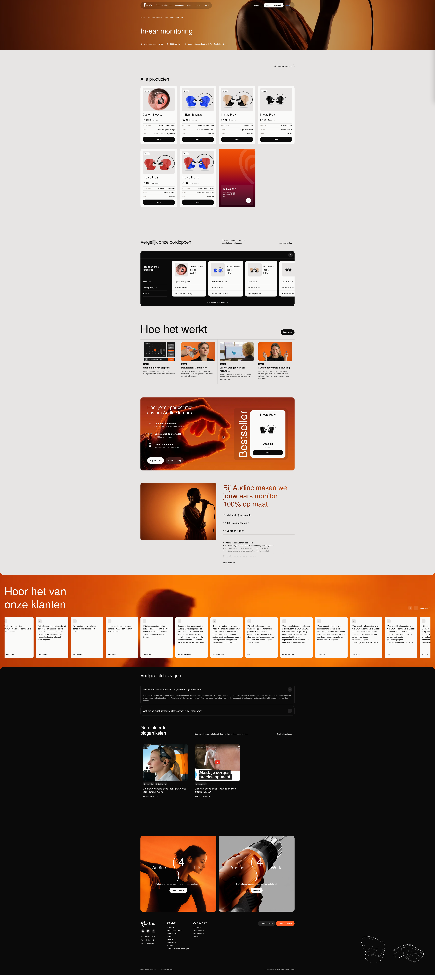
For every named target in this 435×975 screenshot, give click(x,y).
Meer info (256, 890)
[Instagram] (153, 931)
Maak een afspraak (273, 5)
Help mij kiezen (156, 460)
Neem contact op (285, 243)
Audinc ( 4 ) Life (266, 923)
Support (170, 936)
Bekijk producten (178, 890)
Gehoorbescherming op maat (157, 17)
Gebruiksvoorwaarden (148, 969)
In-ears (198, 5)
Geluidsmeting (198, 930)
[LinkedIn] (148, 931)
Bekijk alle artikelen (284, 734)
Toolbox (196, 936)
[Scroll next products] (290, 254)
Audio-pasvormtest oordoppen (178, 948)
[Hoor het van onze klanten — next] (416, 608)
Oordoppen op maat (183, 5)
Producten (197, 927)
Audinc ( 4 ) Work (285, 923)
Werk (207, 5)
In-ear (147, 91)
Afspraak (170, 927)
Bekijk (158, 139)
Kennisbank (171, 942)
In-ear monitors (172, 933)
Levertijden (171, 939)
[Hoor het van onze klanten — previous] (410, 608)
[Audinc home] (148, 5)
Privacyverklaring (167, 969)
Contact (257, 5)
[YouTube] (142, 931)
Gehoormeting (198, 933)
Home (142, 17)
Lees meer (287, 332)
